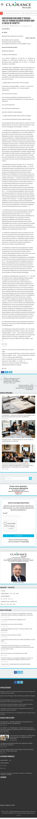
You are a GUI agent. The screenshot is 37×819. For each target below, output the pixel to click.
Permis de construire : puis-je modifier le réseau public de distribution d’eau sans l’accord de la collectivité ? (24, 386)
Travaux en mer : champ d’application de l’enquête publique (15, 664)
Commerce (3, 774)
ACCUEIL (3, 591)
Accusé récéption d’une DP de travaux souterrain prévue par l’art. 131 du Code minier (16, 750)
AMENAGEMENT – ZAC (5, 760)
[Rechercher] (30, 478)
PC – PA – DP (3, 765)
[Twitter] (18, 672)
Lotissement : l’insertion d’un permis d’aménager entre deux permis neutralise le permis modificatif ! (18, 416)
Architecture (29, 773)
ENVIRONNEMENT (5, 596)
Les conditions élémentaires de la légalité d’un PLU (13, 619)
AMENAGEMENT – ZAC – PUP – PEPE (9, 593)
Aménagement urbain (27, 26)
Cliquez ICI (18, 494)
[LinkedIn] (21, 672)
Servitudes (9, 774)
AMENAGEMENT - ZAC (16, 26)
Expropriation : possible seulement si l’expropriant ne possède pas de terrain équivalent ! (16, 722)
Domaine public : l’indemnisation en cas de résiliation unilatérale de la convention (17, 440)
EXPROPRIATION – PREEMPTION (9, 601)
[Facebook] (15, 672)
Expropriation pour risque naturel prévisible (12, 624)
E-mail (5, 513)
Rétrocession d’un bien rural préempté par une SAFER (14, 653)
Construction (15, 773)
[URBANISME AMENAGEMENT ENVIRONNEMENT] (18, 5)
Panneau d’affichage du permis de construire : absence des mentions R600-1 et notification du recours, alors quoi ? (12, 380)
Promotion (8, 773)
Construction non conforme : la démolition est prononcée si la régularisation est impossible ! (22, 737)
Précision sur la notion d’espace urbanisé (11, 635)
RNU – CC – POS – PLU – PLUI (8, 604)
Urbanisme (22, 773)
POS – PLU (2, 768)
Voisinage (2, 773)
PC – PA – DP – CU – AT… (7, 599)
